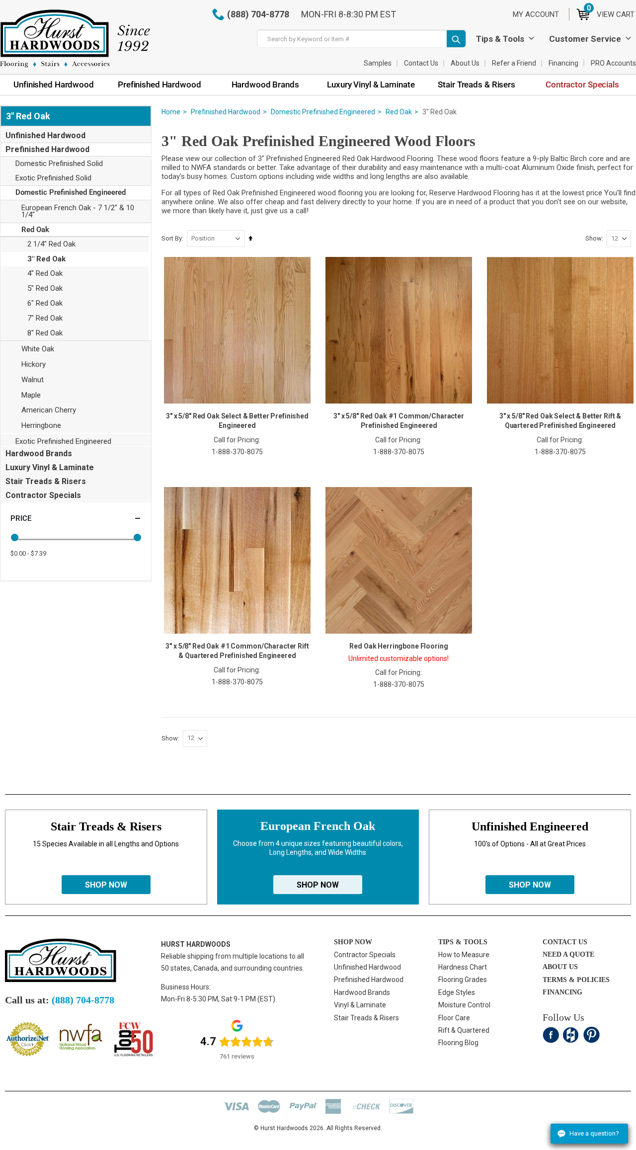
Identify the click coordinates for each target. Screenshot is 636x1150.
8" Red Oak (45, 333)
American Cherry (48, 410)
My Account (536, 14)
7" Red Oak (45, 318)
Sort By (171, 238)
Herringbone (41, 425)
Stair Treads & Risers (45, 481)
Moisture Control (464, 1005)
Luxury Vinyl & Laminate (49, 467)
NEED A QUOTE (568, 954)
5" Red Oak (45, 288)
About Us (465, 63)
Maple (31, 395)
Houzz (571, 1035)
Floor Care (454, 1018)
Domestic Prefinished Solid (59, 163)
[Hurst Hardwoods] (75, 38)
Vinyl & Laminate (360, 1005)
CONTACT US (565, 942)
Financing (563, 63)
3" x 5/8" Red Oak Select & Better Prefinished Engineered (237, 420)
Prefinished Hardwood (225, 112)
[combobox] (361, 38)
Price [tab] (20, 518)
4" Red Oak (45, 273)
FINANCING (562, 992)
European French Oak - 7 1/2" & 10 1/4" (77, 211)
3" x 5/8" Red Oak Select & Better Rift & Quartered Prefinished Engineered (560, 420)
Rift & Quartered (463, 1030)
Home (170, 112)
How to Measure (463, 955)
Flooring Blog (458, 1043)
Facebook (551, 1035)
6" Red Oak (45, 303)
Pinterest (591, 1035)
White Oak (37, 348)
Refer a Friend (514, 63)
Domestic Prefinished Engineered (323, 112)
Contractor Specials (43, 495)
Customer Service (585, 39)
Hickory (33, 364)
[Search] (456, 38)
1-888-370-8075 (237, 452)
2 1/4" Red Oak (51, 244)
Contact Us (421, 63)
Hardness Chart (462, 967)
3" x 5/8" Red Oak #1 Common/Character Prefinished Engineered (398, 420)
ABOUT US (560, 967)
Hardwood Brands (38, 453)
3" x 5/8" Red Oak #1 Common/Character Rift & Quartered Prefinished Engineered (237, 650)
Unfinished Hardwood (45, 135)
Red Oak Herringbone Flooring (398, 646)
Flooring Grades (462, 980)
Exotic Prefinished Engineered (63, 441)
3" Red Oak (46, 258)
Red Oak (399, 112)
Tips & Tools (500, 39)
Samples (378, 63)
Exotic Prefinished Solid (53, 177)
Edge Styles (456, 992)
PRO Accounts (613, 63)
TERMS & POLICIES (576, 980)
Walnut (32, 379)
